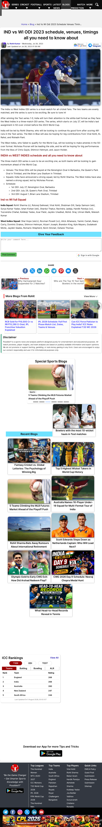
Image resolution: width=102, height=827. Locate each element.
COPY (76, 270)
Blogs (66, 4)
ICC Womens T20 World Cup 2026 (37, 786)
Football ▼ (36, 6)
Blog (32, 24)
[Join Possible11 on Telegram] (94, 45)
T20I (15, 663)
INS (20, 812)
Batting (23, 668)
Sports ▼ (47, 6)
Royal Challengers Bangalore (54, 796)
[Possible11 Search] (97, 4)
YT (42, 812)
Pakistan (52, 783)
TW (33, 270)
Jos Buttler (71, 793)
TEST (45, 663)
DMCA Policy (90, 769)
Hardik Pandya (73, 779)
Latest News (57, 6)
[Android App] (14, 793)
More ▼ (89, 6)
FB (26, 270)
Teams (9, 668)
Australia (52, 772)
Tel (6, 812)
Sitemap (88, 786)
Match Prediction (78, 6)
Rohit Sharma (72, 772)
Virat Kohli (71, 769)
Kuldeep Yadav (73, 789)
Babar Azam (72, 776)
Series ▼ (15, 6)
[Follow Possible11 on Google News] (80, 45)
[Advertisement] (51, 15)
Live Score (6, 6)
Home (24, 24)
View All (54, 657)
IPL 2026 (34, 793)
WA (47, 270)
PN (61, 270)
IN (35, 812)
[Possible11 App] (51, 756)
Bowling (38, 668)
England (52, 779)
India (51, 769)
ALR (52, 668)
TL (54, 270)
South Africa (54, 776)
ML (69, 270)
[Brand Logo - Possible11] (15, 771)
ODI (30, 663)
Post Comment (8, 254)
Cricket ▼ (24, 6)
